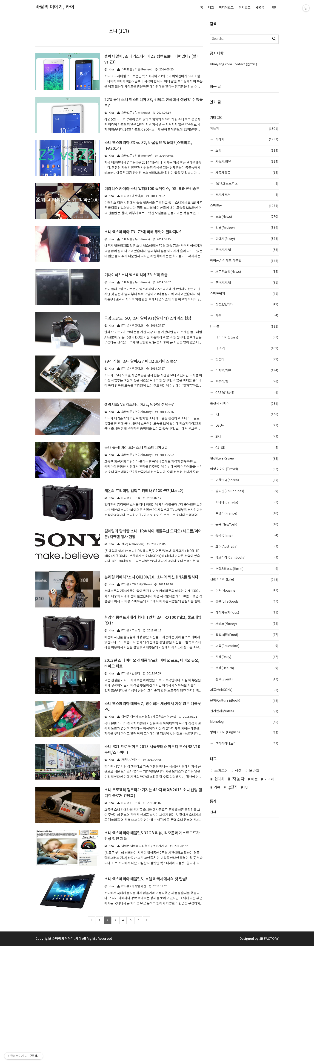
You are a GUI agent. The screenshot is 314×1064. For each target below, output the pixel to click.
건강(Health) (246, 668)
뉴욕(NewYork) (246, 524)
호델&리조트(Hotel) (246, 569)
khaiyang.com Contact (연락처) (233, 64)
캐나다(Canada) (246, 502)
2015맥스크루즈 (246, 184)
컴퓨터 (246, 359)
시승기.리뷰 (246, 161)
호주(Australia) (246, 546)
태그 (211, 8)
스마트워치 (244, 294)
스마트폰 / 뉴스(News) (135, 113)
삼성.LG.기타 (246, 304)
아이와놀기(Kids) (246, 612)
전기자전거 (246, 195)
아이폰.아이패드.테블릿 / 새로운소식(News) (148, 717)
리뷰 (217, 787)
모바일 (254, 771)
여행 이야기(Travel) (244, 469)
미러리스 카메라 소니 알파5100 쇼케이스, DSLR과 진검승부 (152, 189)
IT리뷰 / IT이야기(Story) (136, 584)
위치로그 (245, 8)
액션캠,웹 (246, 381)
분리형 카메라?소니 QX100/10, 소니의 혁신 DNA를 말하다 (151, 577)
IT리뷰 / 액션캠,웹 (132, 196)
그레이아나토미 (246, 743)
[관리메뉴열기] (306, 8)
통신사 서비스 (244, 404)
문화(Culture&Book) (244, 701)
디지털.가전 (246, 370)
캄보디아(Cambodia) (246, 557)
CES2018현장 (246, 392)
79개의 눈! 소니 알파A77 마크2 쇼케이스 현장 (140, 361)
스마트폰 (244, 206)
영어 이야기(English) (244, 732)
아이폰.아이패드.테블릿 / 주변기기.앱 (144, 846)
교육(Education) (246, 646)
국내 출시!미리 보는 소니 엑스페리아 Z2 (135, 447)
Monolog (244, 722)
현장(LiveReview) (132, 544)
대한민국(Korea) (246, 480)
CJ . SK (246, 447)
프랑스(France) (246, 513)
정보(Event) (246, 679)
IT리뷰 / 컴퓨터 (130, 673)
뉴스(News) (246, 216)
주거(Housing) (246, 590)
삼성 (238, 771)
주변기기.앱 (246, 250)
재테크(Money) (246, 624)
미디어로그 (226, 8)
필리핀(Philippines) (246, 491)
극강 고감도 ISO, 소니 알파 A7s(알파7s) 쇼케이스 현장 (147, 318)
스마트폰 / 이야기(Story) (137, 412)
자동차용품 (246, 173)
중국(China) (246, 535)
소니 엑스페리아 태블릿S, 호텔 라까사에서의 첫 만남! (145, 879)
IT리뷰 (244, 326)
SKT (246, 436)
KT (246, 414)
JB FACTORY (269, 939)
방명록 (259, 8)
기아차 (269, 779)
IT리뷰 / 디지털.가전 (133, 886)
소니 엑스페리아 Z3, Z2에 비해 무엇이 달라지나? (143, 232)
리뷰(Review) (246, 228)
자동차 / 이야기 (130, 760)
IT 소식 (246, 348)
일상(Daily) (246, 657)
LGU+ (246, 425)
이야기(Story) (246, 239)
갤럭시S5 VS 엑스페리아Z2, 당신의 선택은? (139, 404)
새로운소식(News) (246, 271)
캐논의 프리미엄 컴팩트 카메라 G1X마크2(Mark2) (143, 491)
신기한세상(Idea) (244, 711)
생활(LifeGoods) (246, 601)
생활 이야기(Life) (244, 580)
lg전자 (232, 787)
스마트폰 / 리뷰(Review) (136, 69)
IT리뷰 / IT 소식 (130, 498)
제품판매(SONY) (244, 690)
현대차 (219, 779)
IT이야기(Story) (246, 337)
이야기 (246, 139)
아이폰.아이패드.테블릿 (244, 261)
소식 (246, 150)
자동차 (244, 129)
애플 (246, 315)
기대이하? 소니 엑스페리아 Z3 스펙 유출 (136, 275)
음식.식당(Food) (246, 635)
